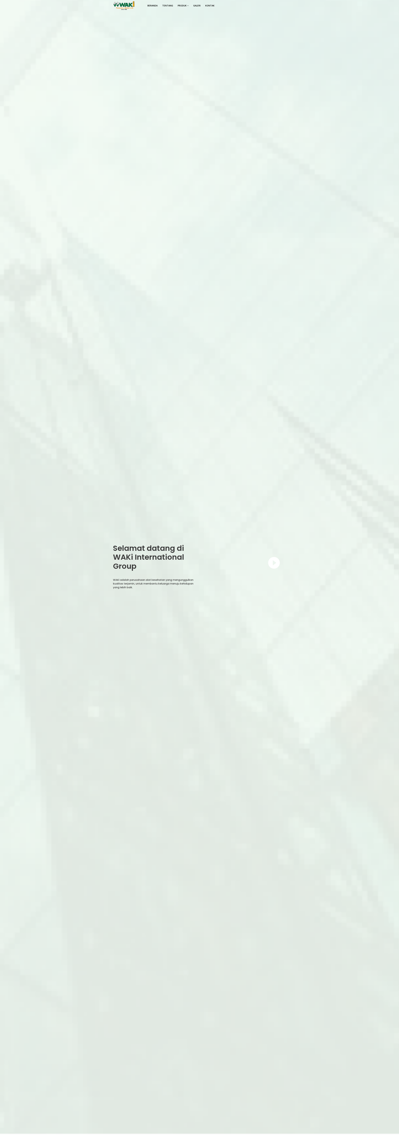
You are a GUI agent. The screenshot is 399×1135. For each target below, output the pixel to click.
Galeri (197, 5)
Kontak (209, 5)
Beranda (152, 5)
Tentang (167, 5)
